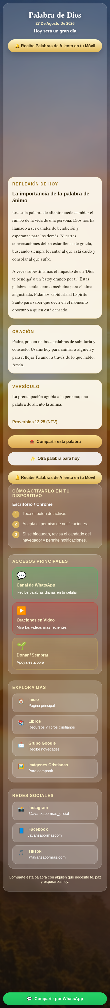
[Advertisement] (55, 113)
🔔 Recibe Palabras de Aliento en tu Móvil (55, 46)
